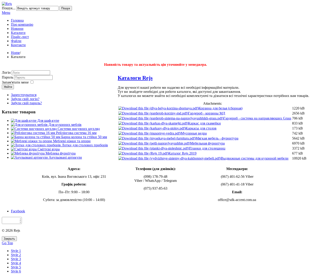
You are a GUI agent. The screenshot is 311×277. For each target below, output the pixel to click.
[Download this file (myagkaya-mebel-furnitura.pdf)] (157, 138)
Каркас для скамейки (204, 123)
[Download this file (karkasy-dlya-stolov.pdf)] (152, 128)
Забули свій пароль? (26, 103)
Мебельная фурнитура (207, 143)
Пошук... (8, 8)
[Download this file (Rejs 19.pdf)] (143, 153)
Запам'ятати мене (15, 82)
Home (15, 53)
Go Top (7, 243)
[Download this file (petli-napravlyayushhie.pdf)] (154, 143)
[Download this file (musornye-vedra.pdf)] (149, 133)
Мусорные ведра (194, 133)
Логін (6, 72)
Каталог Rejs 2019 (182, 153)
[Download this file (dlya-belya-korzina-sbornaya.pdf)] (158, 108)
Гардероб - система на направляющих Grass (257, 118)
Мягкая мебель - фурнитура (217, 138)
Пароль (8, 77)
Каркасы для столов (201, 128)
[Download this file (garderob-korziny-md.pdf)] (153, 113)
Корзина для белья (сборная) (220, 108)
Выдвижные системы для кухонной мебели (254, 158)
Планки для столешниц (207, 148)
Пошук (65, 8)
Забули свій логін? (25, 99)
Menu (6, 13)
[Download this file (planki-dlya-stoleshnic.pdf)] (153, 148)
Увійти (8, 87)
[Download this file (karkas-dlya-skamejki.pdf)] (153, 123)
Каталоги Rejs (135, 78)
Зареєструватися (23, 95)
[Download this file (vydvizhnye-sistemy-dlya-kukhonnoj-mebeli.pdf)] (169, 158)
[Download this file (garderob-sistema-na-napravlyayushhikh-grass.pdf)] (170, 118)
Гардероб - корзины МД (206, 113)
